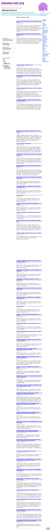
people (4, 59)
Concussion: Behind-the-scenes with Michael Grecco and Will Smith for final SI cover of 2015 (29, 520)
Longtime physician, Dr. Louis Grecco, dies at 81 (28, 212)
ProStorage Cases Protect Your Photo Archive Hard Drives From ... (28, 76)
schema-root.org (6, 58)
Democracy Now (44, 32)
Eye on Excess (19, 195)
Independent (44, 35)
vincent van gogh (7, 68)
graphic (4, 62)
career (4, 60)
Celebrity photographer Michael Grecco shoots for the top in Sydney (28, 100)
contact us (43, 15)
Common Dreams (45, 30)
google (41, 13)
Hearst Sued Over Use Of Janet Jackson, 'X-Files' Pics (28, 221)
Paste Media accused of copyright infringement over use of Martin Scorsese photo (28, 385)
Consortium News (45, 31)
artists (4, 61)
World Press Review (45, 61)
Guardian (43, 33)
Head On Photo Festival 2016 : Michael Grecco (27, 490)
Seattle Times (44, 51)
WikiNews (43, 60)
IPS (43, 34)
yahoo (45, 13)
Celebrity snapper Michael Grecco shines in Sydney (28, 88)
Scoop (43, 50)
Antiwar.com (44, 24)
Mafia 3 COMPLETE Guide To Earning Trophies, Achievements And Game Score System (27, 404)
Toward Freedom (45, 54)
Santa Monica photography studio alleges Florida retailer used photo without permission (28, 440)
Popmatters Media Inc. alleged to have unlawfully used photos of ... (28, 187)
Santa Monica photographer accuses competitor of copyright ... (28, 270)
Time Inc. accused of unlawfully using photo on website (27, 204)
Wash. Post (44, 58)
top (47, 528)
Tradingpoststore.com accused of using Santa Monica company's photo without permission (27, 431)
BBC (43, 26)
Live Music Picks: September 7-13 (24, 65)
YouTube (48, 13)
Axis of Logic (44, 25)
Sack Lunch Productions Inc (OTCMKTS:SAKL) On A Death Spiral (29, 422)
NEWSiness (44, 40)
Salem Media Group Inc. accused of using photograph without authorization (26, 349)
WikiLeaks (43, 59)
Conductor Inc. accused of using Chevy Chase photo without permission (29, 376)
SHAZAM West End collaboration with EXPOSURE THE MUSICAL (28, 470)
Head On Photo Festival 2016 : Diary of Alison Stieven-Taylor (27, 479)
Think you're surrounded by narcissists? (26, 451)
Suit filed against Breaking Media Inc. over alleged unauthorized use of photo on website (28, 460)
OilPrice (43, 43)
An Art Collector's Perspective (23, 143)
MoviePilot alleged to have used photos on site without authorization (27, 357)
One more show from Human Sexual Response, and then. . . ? (28, 22)
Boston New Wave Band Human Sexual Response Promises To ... (28, 34)
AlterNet (43, 23)
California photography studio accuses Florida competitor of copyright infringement (27, 393)
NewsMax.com (44, 42)
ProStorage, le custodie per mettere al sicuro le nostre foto (27, 279)
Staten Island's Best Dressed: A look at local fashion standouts (28, 154)
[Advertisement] (27, 53)
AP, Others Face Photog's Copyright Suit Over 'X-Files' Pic (28, 131)
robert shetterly (7, 67)
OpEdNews (44, 44)
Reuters (43, 49)
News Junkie (44, 41)
